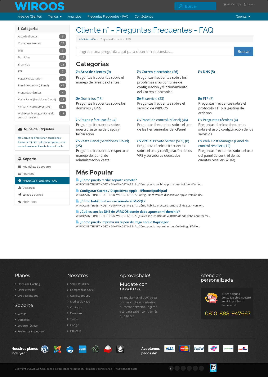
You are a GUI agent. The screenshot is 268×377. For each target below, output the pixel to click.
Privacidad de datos (126, 369)
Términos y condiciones (98, 369)
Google (74, 325)
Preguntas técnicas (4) (220, 120)
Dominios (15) (91, 98)
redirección (44, 142)
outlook (22, 146)
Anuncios (74, 16)
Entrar (249, 4)
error (63, 142)
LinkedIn (75, 331)
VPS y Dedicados (27, 295)
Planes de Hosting (28, 284)
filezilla (42, 146)
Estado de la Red (32, 194)
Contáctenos (144, 16)
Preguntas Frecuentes (31, 331)
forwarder (24, 142)
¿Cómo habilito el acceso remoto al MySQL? (112, 201)
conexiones (54, 138)
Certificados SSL (80, 295)
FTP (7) (207, 98)
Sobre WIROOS (79, 284)
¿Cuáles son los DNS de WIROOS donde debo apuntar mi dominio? (129, 211)
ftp (19, 138)
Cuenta (242, 16)
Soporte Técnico (27, 325)
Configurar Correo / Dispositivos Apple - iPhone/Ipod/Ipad (123, 190)
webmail (32, 146)
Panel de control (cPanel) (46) (164, 120)
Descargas (28, 188)
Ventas (21, 314)
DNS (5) (208, 71)
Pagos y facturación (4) (98, 120)
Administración (87, 39)
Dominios (23, 320)
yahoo (55, 142)
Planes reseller (26, 290)
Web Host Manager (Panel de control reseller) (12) (223, 143)
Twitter (74, 319)
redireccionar (39, 138)
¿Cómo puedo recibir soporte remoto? (108, 180)
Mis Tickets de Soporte (36, 166)
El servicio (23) (152, 98)
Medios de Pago (80, 301)
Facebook (76, 313)
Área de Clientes (30, 16)
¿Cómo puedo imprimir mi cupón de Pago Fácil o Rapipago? (124, 222)
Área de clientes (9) (95, 71)
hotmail (51, 146)
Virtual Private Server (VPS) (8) (165, 141)
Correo (26, 138)
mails (60, 146)
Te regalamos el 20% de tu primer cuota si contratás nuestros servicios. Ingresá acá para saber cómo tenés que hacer (139, 307)
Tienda (53, 16)
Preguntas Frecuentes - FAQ (108, 16)
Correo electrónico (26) (159, 71)
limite (34, 142)
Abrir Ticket (29, 202)
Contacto (76, 307)
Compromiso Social (82, 290)
